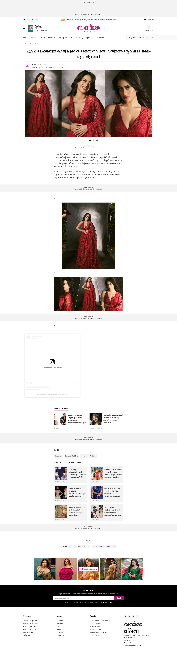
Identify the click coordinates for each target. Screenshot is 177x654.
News (43, 37)
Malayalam (86, 32)
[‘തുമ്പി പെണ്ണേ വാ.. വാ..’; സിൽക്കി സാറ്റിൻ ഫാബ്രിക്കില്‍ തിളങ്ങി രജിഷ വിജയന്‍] (61, 511)
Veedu (141, 37)
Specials (89, 37)
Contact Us (60, 635)
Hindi (93, 32)
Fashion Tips (66, 546)
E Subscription (149, 30)
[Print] (90, 140)
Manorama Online (29, 629)
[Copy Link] (93, 140)
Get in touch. (98, 14)
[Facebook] (24, 19)
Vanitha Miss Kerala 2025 (99, 632)
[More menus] (24, 28)
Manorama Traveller (30, 626)
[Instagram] (28, 19)
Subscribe (60, 624)
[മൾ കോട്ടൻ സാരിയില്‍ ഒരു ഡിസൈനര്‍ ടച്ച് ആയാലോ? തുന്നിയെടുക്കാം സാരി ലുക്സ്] (97, 492)
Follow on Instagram (87, 569)
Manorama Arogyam (30, 624)
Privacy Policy (129, 640)
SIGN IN (151, 19)
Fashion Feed (34, 44)
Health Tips (111, 546)
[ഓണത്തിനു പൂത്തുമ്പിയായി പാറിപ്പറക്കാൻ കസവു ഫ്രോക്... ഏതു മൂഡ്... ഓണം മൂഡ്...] (96, 419)
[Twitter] (36, 19)
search (145, 19)
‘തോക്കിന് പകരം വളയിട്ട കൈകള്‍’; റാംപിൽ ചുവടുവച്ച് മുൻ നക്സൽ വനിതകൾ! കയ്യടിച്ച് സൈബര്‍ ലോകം (113, 474)
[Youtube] (32, 19)
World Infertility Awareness (100, 621)
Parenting (79, 37)
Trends (56, 428)
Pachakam (100, 37)
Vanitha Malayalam (30, 621)
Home (25, 37)
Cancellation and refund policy (134, 645)
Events (59, 626)
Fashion (34, 37)
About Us (60, 621)
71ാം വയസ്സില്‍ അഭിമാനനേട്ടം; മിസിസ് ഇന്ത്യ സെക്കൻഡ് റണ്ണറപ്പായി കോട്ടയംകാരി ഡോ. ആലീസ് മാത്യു (113, 512)
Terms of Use (128, 643)
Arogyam (131, 37)
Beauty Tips (98, 546)
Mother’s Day (95, 635)
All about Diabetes (96, 629)
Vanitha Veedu (28, 632)
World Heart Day (96, 624)
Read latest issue (41, 31)
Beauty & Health (65, 37)
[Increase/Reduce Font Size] (97, 140)
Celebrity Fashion (82, 546)
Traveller (150, 37)
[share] (83, 140)
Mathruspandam (96, 626)
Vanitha (38, 26)
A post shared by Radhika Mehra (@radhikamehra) (52, 394)
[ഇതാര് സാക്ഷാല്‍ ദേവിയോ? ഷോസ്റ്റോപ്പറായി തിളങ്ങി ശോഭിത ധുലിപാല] (61, 492)
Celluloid (51, 37)
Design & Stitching (96, 428)
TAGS (88, 541)
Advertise (60, 632)
